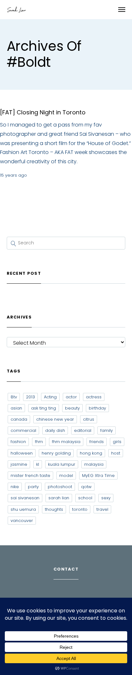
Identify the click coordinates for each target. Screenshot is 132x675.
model (66, 475)
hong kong (91, 453)
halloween (22, 453)
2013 (30, 397)
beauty (72, 408)
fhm (39, 442)
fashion (18, 442)
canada (19, 419)
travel (102, 509)
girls (117, 442)
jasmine (19, 464)
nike (15, 487)
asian (16, 408)
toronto (79, 509)
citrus (88, 419)
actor (71, 397)
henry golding (56, 453)
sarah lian (58, 498)
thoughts (54, 509)
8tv (14, 397)
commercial (23, 430)
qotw (86, 487)
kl (37, 464)
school (85, 498)
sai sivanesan (25, 498)
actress (94, 397)
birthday (97, 408)
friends (96, 442)
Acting (50, 397)
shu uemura (23, 509)
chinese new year (55, 419)
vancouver (22, 521)
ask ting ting (43, 408)
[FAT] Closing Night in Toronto (43, 112)
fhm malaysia (66, 442)
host (115, 453)
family (106, 430)
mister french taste (30, 475)
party (33, 487)
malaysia (93, 464)
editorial (82, 430)
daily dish (55, 430)
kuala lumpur (61, 464)
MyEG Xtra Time (98, 475)
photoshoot (60, 487)
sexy (106, 498)
